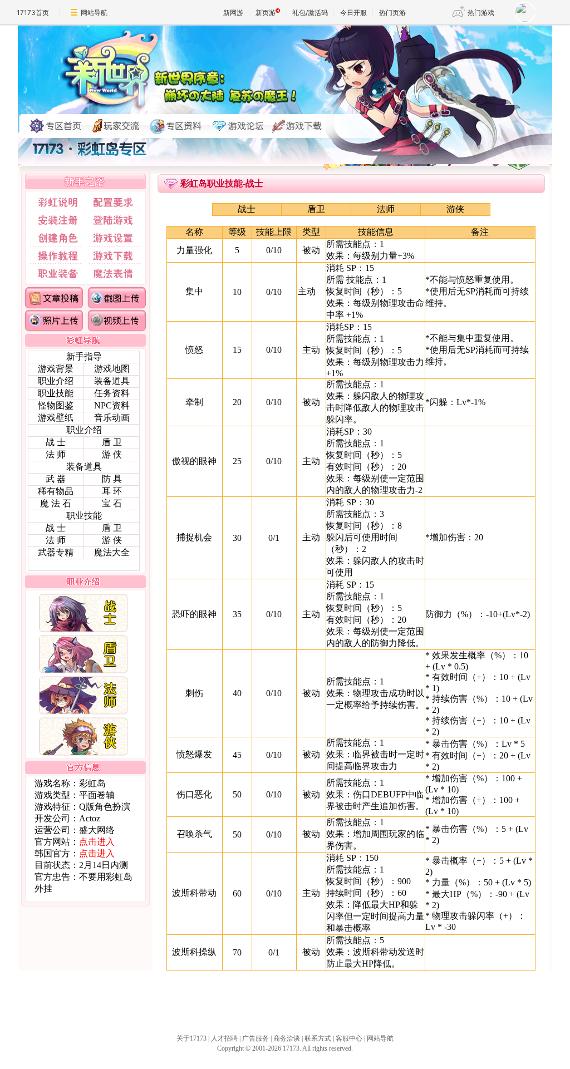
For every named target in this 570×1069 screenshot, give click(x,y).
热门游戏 (481, 12)
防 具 (112, 479)
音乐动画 (112, 417)
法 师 (56, 454)
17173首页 (33, 12)
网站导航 (94, 12)
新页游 (265, 12)
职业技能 (55, 393)
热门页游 (392, 12)
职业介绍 (55, 381)
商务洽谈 (286, 1038)
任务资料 (112, 393)
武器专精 (55, 552)
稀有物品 (55, 491)
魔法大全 (112, 552)
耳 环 (112, 491)
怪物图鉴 (55, 405)
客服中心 (349, 1038)
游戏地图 (112, 368)
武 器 (56, 479)
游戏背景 (55, 368)
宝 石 (112, 503)
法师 (386, 209)
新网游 (233, 12)
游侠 (455, 209)
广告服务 (255, 1038)
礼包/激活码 (310, 12)
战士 (246, 209)
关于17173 (191, 1038)
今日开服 (353, 12)
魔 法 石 (55, 503)
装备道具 (112, 381)
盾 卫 (112, 442)
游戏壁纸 (55, 417)
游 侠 (112, 454)
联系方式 (317, 1038)
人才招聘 (224, 1038)
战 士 (56, 442)
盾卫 (316, 209)
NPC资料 (112, 405)
